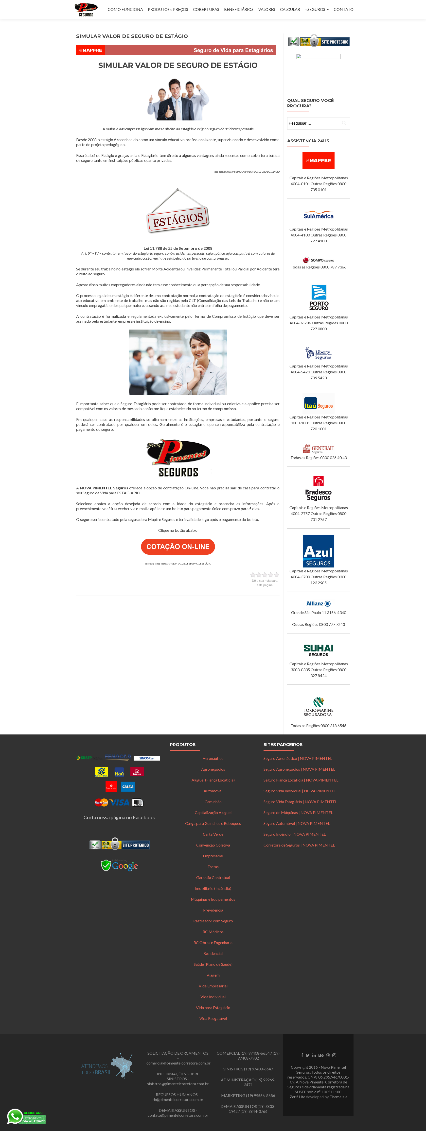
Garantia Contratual (213, 877)
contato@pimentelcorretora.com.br (178, 1115)
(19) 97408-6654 (255, 1053)
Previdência (213, 910)
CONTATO (344, 9)
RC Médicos (213, 931)
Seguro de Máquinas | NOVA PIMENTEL (298, 812)
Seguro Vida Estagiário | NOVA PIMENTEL (300, 801)
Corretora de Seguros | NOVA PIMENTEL (299, 845)
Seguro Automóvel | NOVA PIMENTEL (297, 823)
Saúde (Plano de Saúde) (213, 964)
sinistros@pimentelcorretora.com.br (178, 1083)
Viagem (213, 975)
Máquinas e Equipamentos (213, 899)
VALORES (266, 9)
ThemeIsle (338, 1096)
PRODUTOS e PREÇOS (168, 9)
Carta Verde (213, 834)
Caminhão (213, 801)
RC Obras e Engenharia (213, 942)
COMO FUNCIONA (125, 9)
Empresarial (213, 855)
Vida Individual (213, 996)
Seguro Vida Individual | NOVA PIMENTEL (300, 790)
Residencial (213, 953)
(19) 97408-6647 (258, 1068)
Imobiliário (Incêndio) (213, 888)
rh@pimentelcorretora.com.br (178, 1099)
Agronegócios (213, 769)
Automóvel (213, 790)
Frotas (213, 866)
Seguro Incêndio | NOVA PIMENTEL (295, 834)
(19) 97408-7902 (258, 1055)
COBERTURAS (206, 9)
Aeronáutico (213, 758)
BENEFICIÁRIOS (238, 9)
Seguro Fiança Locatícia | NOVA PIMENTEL (301, 780)
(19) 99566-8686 (260, 1095)
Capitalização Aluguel (213, 812)
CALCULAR (290, 9)
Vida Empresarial (213, 985)
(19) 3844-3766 (254, 1111)
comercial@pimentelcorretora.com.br (178, 1063)
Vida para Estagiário (213, 1007)
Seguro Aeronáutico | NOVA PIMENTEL (298, 758)
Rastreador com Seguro (213, 920)
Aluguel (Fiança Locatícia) (213, 780)
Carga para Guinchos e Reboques (213, 823)
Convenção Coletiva (213, 845)
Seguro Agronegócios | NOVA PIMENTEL (299, 769)
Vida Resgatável (213, 1018)
